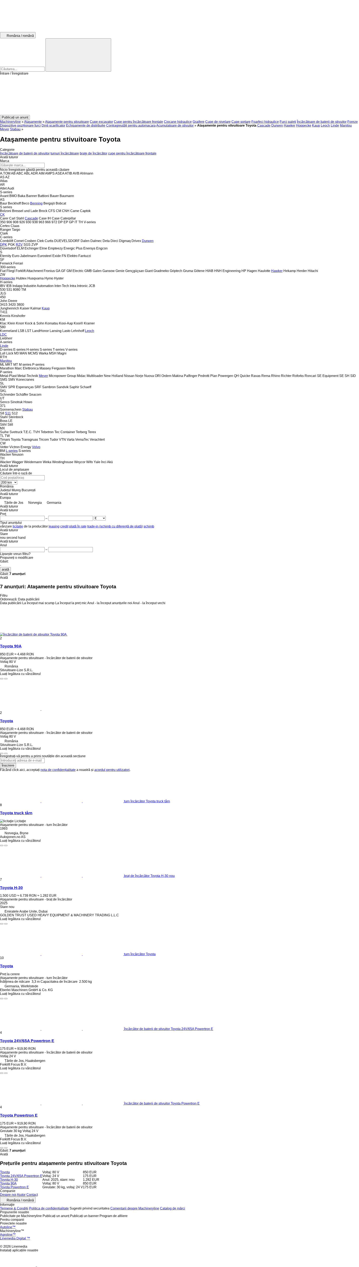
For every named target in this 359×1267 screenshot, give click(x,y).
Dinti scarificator (53, 125)
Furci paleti (288, 121)
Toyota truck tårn (16, 813)
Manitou (346, 125)
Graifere (198, 121)
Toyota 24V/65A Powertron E (27, 1041)
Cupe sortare (241, 121)
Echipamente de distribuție (85, 125)
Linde (335, 125)
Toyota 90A (11, 646)
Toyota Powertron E (19, 1115)
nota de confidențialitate (58, 770)
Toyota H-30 (11, 887)
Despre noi (8, 1194)
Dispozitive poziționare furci (20, 125)
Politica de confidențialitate (49, 1208)
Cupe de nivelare (218, 121)
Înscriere (8, 765)
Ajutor (21, 1194)
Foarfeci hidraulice (265, 121)
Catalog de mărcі (172, 1208)
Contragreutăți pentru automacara (131, 125)
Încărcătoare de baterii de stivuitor (322, 121)
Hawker (289, 125)
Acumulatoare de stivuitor (175, 125)
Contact (32, 1194)
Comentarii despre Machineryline (134, 1208)
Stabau (15, 129)
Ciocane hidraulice (178, 121)
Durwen (277, 125)
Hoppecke (303, 125)
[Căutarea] (78, 55)
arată (5, 569)
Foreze (352, 121)
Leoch (325, 125)
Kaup (316, 125)
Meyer (4, 129)
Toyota (6, 721)
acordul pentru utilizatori (112, 770)
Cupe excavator (101, 121)
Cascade (263, 125)
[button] (179, 95)
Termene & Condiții (14, 1208)
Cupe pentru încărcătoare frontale (138, 121)
